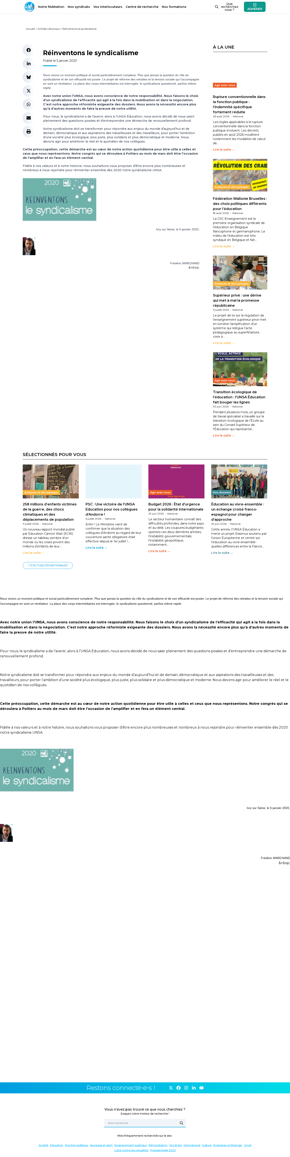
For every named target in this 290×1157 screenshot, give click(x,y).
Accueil (30, 28)
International (192, 1145)
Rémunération (158, 1145)
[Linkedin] (194, 1088)
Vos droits (175, 1145)
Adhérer (254, 9)
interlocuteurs (107, 7)
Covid (247, 1145)
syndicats (79, 7)
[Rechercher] (181, 1123)
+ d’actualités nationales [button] (48, 565)
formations (174, 7)
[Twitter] (171, 1088)
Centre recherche (142, 7)
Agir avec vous (225, 85)
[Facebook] (178, 1088)
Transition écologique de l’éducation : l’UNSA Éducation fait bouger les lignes (239, 397)
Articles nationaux (49, 28)
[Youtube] (201, 1088)
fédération (51, 7)
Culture (207, 1145)
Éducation (56, 1145)
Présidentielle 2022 (163, 1150)
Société (43, 1145)
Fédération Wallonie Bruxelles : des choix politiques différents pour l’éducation (240, 204)
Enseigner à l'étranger (227, 1145)
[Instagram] (186, 1088)
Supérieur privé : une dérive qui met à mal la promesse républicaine (237, 300)
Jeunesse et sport (101, 1145)
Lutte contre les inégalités (131, 1150)
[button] (29, 50)
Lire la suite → (224, 149)
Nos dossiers (222, 492)
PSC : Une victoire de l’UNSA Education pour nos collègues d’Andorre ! (112, 509)
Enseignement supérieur (130, 1145)
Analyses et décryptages (232, 187)
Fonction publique (76, 1145)
